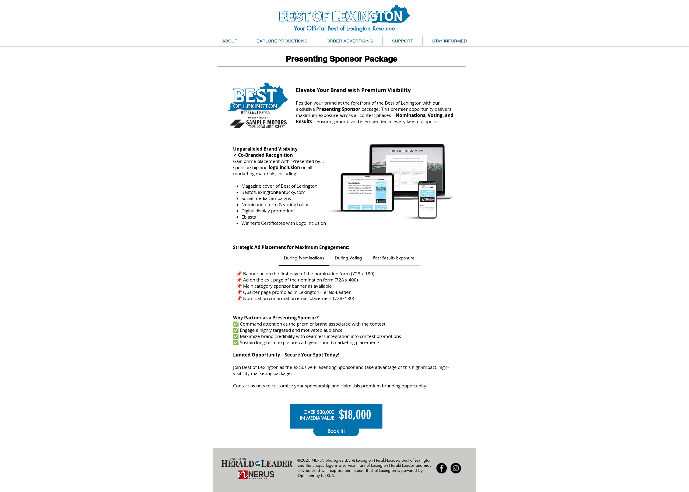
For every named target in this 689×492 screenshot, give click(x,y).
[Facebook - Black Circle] (441, 468)
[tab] (304, 258)
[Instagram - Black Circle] (456, 468)
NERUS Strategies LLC (332, 460)
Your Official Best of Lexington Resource (344, 28)
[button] (230, 41)
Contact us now (249, 386)
